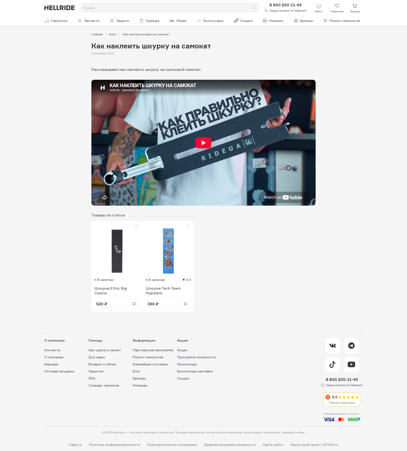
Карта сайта (273, 444)
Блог (112, 34)
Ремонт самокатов (345, 21)
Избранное (337, 11)
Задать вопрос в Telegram (287, 10)
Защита (122, 21)
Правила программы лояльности (229, 444)
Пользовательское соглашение (172, 444)
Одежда (152, 21)
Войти (318, 11)
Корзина (355, 11)
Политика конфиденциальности (114, 444)
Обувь (181, 21)
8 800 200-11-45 (285, 5)
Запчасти (91, 21)
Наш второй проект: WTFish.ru (314, 444)
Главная (97, 34)
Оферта (75, 444)
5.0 (188, 280)
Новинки (276, 21)
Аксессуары (213, 21)
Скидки (246, 21)
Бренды (306, 21)
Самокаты (59, 21)
